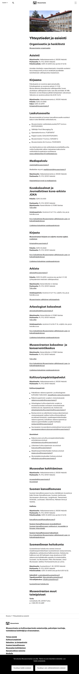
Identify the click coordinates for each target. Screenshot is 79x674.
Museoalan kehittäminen (16, 648)
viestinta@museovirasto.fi (39, 165)
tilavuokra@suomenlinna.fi (53, 577)
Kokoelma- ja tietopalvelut (16, 642)
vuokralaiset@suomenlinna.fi (49, 575)
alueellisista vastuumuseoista (59, 395)
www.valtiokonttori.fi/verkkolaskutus (43, 154)
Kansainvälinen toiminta (15, 651)
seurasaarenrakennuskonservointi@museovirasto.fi (50, 429)
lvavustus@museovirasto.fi (41, 448)
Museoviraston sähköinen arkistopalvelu (44, 299)
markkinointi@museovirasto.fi (55, 169)
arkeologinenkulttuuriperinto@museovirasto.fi (48, 410)
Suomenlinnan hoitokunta (39, 584)
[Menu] (76, 3)
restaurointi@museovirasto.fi (42, 424)
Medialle (9, 653)
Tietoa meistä (11, 637)
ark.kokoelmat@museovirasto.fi (41, 311)
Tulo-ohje (32, 207)
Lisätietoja (33, 239)
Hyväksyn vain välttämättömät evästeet (51, 668)
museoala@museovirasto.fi (39, 479)
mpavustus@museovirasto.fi (42, 453)
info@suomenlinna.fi (50, 579)
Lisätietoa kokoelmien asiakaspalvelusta (44, 225)
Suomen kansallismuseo (15, 645)
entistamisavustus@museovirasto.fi (44, 442)
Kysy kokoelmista (36, 219)
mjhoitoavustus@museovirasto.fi (43, 458)
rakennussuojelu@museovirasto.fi (44, 400)
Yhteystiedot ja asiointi (21, 616)
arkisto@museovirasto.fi (38, 273)
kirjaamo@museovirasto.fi (39, 106)
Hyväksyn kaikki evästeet (22, 668)
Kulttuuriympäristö (13, 640)
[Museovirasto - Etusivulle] (39, 3)
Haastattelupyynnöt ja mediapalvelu (42, 181)
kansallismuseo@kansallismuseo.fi (42, 520)
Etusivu (8, 616)
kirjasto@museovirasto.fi (38, 243)
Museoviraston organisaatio (39, 48)
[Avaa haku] (13, 3)
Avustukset (33, 482)
